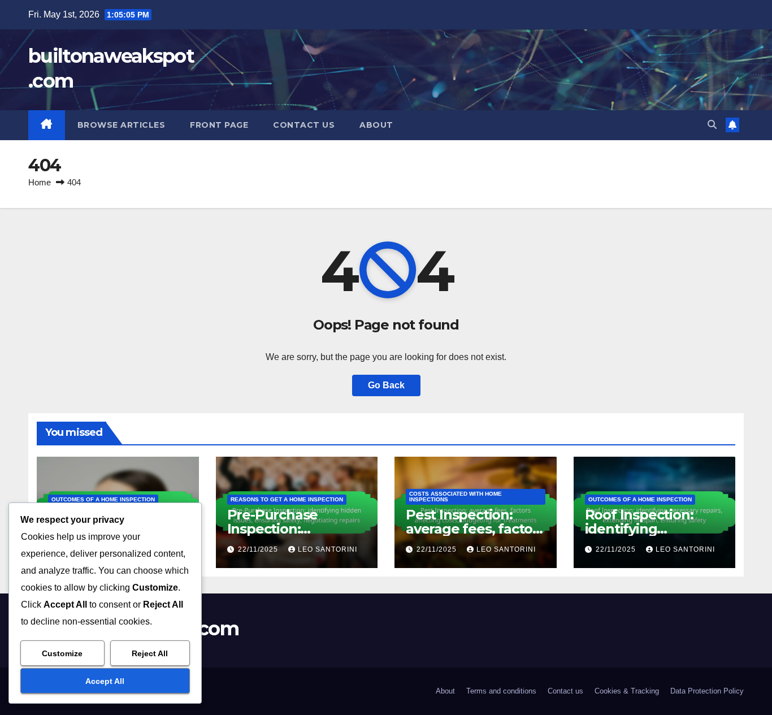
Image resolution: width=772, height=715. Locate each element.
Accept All (104, 681)
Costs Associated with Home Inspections (455, 496)
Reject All (150, 653)
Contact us (304, 125)
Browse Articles (121, 125)
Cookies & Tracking (627, 691)
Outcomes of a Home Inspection (103, 499)
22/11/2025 (259, 549)
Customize (62, 653)
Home (39, 182)
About (376, 125)
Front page (219, 125)
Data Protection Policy (707, 691)
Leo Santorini (327, 549)
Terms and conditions (501, 691)
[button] (712, 124)
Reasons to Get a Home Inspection (287, 499)
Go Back (386, 385)
